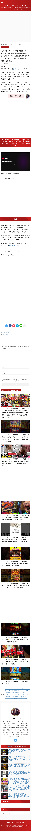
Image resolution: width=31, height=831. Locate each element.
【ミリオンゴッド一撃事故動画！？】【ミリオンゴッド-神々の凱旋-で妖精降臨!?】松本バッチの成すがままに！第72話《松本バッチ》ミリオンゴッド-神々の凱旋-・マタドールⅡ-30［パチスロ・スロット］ (19, 781)
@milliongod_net (18, 69)
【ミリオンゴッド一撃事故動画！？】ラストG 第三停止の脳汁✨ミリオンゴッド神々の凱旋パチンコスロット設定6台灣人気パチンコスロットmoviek (15, 640)
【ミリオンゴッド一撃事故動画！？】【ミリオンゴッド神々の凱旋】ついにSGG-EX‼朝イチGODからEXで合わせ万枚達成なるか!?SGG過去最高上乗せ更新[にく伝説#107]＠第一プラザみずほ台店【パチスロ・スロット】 (15, 413)
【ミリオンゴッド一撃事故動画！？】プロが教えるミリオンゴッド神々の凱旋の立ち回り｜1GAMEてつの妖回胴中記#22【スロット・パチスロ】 (15, 517)
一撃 (3, 334)
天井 (11, 334)
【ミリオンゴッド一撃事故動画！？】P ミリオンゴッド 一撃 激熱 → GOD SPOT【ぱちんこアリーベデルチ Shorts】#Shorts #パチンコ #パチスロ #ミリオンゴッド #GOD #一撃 (19, 796)
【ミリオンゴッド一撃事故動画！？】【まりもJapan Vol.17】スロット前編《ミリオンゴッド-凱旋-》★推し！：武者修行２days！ (15, 662)
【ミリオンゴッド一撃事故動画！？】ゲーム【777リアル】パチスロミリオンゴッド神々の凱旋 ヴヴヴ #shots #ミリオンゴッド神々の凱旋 (15, 585)
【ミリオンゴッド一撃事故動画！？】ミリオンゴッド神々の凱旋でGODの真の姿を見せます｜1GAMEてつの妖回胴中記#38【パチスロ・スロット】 (17, 690)
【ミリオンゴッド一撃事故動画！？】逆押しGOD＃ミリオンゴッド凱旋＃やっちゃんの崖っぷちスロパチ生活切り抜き (19, 765)
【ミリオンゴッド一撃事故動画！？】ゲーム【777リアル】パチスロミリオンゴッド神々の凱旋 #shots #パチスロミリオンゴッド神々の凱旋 (17, 696)
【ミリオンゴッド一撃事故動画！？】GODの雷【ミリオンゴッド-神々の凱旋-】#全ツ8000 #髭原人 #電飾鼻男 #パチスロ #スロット (15, 563)
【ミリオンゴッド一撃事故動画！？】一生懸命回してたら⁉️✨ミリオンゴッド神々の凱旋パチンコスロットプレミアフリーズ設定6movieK (19, 758)
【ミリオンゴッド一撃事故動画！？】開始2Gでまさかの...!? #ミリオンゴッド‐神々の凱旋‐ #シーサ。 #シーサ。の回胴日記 (19, 751)
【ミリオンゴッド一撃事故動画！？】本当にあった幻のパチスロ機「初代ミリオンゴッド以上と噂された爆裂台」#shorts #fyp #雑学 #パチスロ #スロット (19, 773)
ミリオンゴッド (6, 332)
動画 (8, 334)
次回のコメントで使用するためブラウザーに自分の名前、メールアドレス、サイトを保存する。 (14, 380)
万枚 (6, 334)
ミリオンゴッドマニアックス (15, 5)
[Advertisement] (15, 26)
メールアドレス (6, 373)
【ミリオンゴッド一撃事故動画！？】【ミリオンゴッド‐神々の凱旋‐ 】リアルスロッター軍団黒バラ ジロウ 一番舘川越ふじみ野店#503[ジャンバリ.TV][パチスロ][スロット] (19, 788)
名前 (3, 367)
